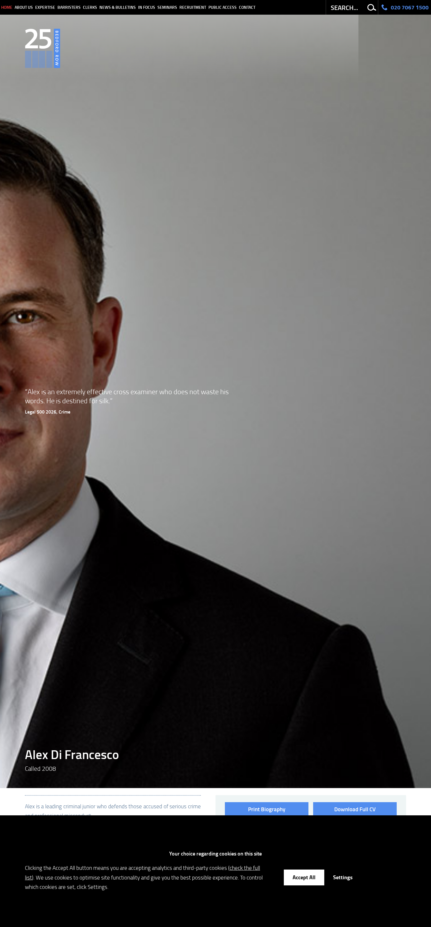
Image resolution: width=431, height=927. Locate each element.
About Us (24, 7)
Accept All (304, 877)
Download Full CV (355, 809)
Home (6, 7)
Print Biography (266, 809)
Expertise (45, 7)
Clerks (90, 7)
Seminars (167, 7)
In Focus (146, 7)
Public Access (222, 7)
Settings (342, 877)
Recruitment (192, 7)
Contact (247, 7)
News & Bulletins (117, 7)
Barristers (69, 7)
